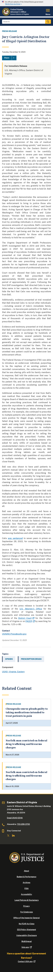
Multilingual (26, 941)
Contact (25, 961)
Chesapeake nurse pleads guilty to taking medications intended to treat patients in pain (27, 712)
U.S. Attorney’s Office (31, 609)
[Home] (16, 15)
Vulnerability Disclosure (26, 935)
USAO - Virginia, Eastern (13, 671)
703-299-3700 (23, 824)
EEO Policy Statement (26, 930)
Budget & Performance (26, 877)
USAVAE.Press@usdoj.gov (14, 634)
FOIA (26, 888)
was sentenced (15, 538)
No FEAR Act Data (26, 924)
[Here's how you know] (26, 3)
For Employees (26, 912)
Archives (26, 883)
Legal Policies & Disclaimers (27, 900)
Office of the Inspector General (26, 918)
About (26, 871)
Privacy (26, 906)
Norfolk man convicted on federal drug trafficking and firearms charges (26, 744)
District (25, 618)
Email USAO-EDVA (15, 818)
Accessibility (26, 894)
